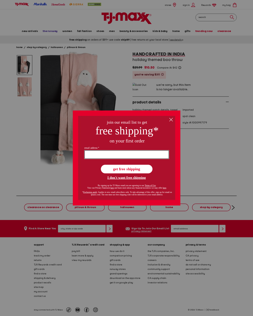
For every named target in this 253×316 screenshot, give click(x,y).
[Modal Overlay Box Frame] (126, 158)
